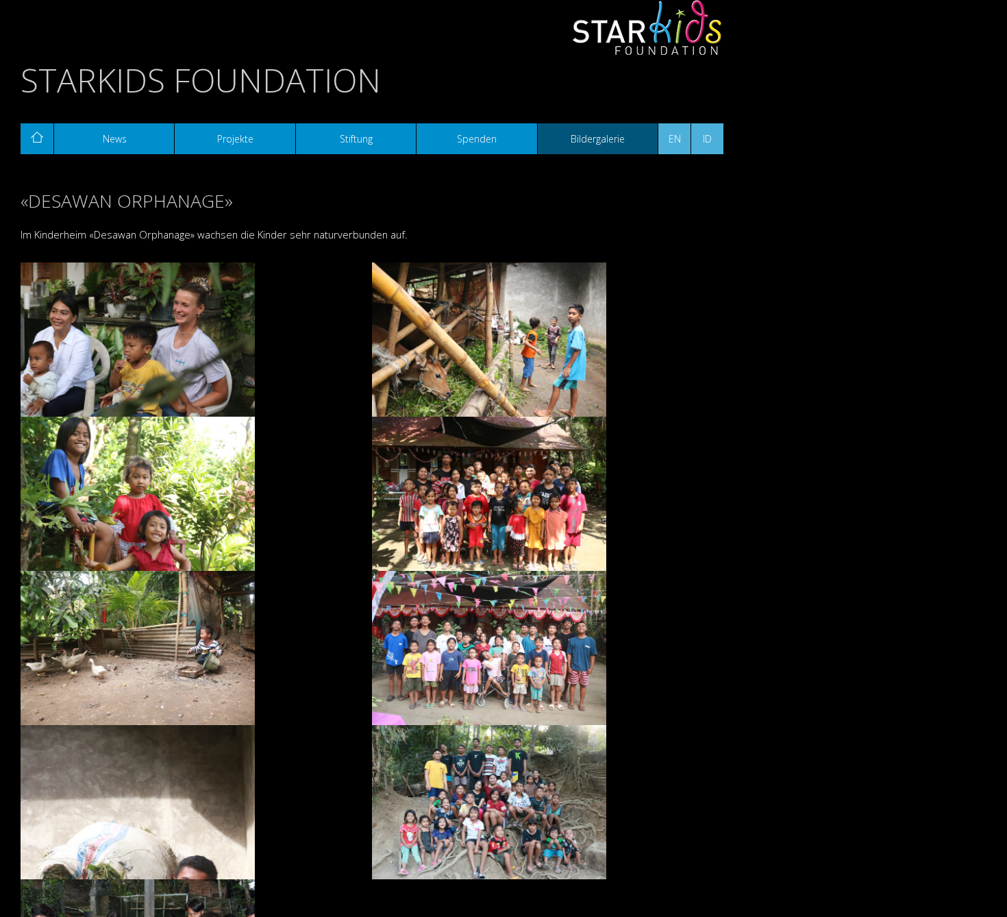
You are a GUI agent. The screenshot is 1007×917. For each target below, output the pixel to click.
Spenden (477, 138)
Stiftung (356, 138)
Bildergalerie (598, 138)
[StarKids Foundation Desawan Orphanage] (196, 342)
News (115, 138)
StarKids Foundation (201, 80)
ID (707, 138)
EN (675, 138)
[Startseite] (37, 138)
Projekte (235, 138)
